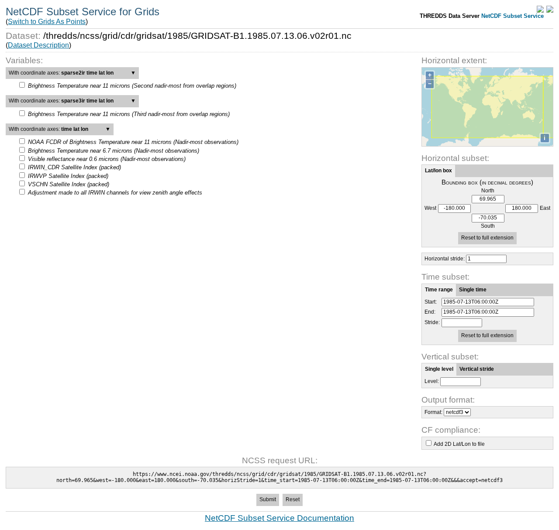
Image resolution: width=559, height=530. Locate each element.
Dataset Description (38, 45)
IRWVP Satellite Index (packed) (68, 176)
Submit (267, 499)
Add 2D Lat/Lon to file (459, 444)
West (430, 208)
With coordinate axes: (72, 73)
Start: (430, 302)
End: (429, 312)
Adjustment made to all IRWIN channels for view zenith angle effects (115, 192)
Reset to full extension (487, 238)
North (487, 191)
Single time (473, 290)
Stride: (432, 322)
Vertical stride (476, 369)
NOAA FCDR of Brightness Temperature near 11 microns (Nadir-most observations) (133, 142)
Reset (293, 499)
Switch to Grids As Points (47, 21)
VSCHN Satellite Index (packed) (68, 184)
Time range (439, 290)
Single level (439, 369)
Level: (431, 381)
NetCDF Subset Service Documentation (279, 518)
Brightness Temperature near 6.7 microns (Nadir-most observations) (113, 150)
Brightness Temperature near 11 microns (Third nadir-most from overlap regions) (129, 114)
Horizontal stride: (444, 259)
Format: (433, 412)
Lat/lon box (438, 171)
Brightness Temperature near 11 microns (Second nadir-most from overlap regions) (132, 85)
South (488, 226)
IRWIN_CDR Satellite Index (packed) (74, 167)
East (545, 208)
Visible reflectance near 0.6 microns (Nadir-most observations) (107, 159)
